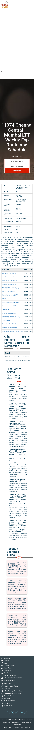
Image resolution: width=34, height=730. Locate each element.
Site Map (6, 673)
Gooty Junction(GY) (8, 291)
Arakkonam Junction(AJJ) (11, 277)
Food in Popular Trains (10, 686)
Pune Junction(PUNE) (9, 324)
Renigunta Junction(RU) (10, 280)
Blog (5, 663)
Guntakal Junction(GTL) (10, 295)
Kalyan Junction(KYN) (9, 327)
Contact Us (7, 670)
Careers (6, 660)
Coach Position (8, 705)
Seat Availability (17, 161)
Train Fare (6, 703)
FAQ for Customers (9, 675)
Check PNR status (9, 696)
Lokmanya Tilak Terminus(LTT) (12, 331)
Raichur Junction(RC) (9, 306)
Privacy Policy (7, 727)
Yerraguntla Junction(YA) (10, 288)
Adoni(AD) (5, 298)
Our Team (6, 698)
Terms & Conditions (17, 727)
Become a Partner (9, 665)
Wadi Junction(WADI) (9, 313)
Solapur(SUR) (6, 320)
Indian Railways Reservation (12, 691)
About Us (6, 658)
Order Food (7, 683)
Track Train (7, 688)
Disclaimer (28, 727)
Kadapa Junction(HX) (9, 284)
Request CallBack (9, 680)
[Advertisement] (17, 17)
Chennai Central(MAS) (9, 273)
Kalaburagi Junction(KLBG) (11, 317)
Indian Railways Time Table (12, 693)
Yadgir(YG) (5, 309)
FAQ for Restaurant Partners (12, 678)
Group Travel (7, 668)
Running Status (17, 166)
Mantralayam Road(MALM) (11, 302)
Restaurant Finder (9, 701)
